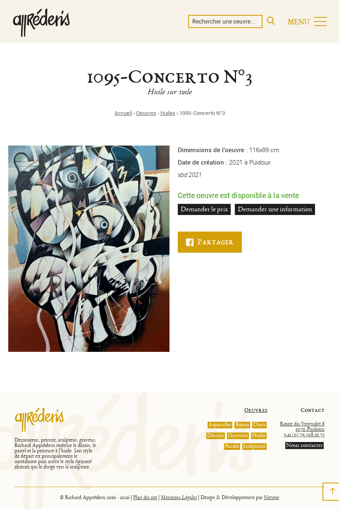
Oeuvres (146, 113)
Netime (271, 498)
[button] (307, 22)
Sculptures (254, 446)
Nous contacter (304, 445)
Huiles (167, 113)
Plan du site (145, 498)
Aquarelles (220, 425)
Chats (259, 425)
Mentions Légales (179, 498)
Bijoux (242, 425)
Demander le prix (204, 209)
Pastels (232, 446)
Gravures (238, 436)
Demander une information (275, 209)
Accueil (123, 113)
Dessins (215, 436)
